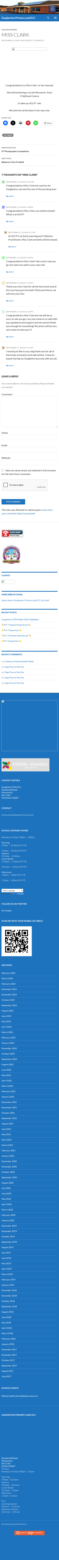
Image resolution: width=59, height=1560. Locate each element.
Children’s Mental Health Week (19, 661)
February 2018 (8, 1338)
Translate (20, 894)
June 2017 (6, 1376)
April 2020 (7, 1204)
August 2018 (7, 1312)
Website (6, 457)
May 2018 (6, 1322)
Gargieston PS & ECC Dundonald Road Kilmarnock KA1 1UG (11, 791)
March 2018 (7, 1333)
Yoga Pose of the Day (14, 666)
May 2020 (6, 1199)
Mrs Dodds (25, 40)
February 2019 (8, 1279)
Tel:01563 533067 (10, 798)
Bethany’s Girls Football (13, 160)
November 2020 (9, 1166)
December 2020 (9, 1161)
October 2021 (8, 1113)
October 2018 (8, 1301)
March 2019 (7, 1274)
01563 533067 (8, 1466)
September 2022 (9, 1059)
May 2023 (6, 1021)
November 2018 (9, 1295)
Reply (11, 196)
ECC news (8, 135)
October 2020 (8, 1172)
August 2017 (7, 1371)
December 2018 (9, 1290)
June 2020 (6, 1193)
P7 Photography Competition (15, 150)
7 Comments (38, 40)
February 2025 (8, 973)
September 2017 (9, 1365)
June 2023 (6, 1016)
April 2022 (7, 1080)
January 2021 (8, 1156)
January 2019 (8, 1285)
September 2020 (9, 1177)
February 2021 (8, 1150)
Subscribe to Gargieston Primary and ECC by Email (25, 600)
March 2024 (7, 978)
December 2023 (9, 989)
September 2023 (9, 1005)
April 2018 (7, 1328)
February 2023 (8, 1037)
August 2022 (7, 1064)
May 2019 (6, 1263)
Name (5, 432)
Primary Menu (55, 17)
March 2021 (7, 1145)
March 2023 (7, 1032)
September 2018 (9, 1306)
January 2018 (8, 1344)
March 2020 (7, 1209)
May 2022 (6, 1075)
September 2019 (9, 1242)
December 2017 (9, 1349)
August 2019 (7, 1247)
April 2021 (7, 1139)
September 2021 (9, 1118)
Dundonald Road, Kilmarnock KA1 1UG (10, 1461)
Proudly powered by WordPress (14, 1524)
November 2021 (9, 1107)
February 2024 (8, 983)
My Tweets (6, 910)
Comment (7, 394)
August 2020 (7, 1182)
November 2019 (9, 1231)
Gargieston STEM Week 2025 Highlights (20, 619)
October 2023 (8, 1000)
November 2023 (9, 994)
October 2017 (8, 1360)
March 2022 (7, 1086)
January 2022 (8, 1096)
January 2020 (8, 1220)
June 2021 (6, 1129)
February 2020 (8, 1215)
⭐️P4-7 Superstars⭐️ (12, 630)
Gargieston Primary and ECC (18, 17)
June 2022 (6, 1070)
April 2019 (7, 1269)
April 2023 (7, 1027)
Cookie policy (23, 1541)
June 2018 (6, 1317)
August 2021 (7, 1123)
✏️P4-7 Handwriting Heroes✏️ (16, 625)
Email (4, 445)
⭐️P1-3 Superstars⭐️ (12, 641)
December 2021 (9, 1102)
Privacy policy (36, 1541)
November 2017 (9, 1355)
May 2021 (6, 1134)
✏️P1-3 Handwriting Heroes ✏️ (16, 635)
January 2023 (8, 1043)
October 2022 (8, 1053)
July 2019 (6, 1252)
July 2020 (6, 1188)
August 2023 (7, 1010)
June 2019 (6, 1258)
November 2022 (9, 1048)
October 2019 (8, 1236)
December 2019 (9, 1225)
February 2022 (8, 1091)
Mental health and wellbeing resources (20, 1396)
